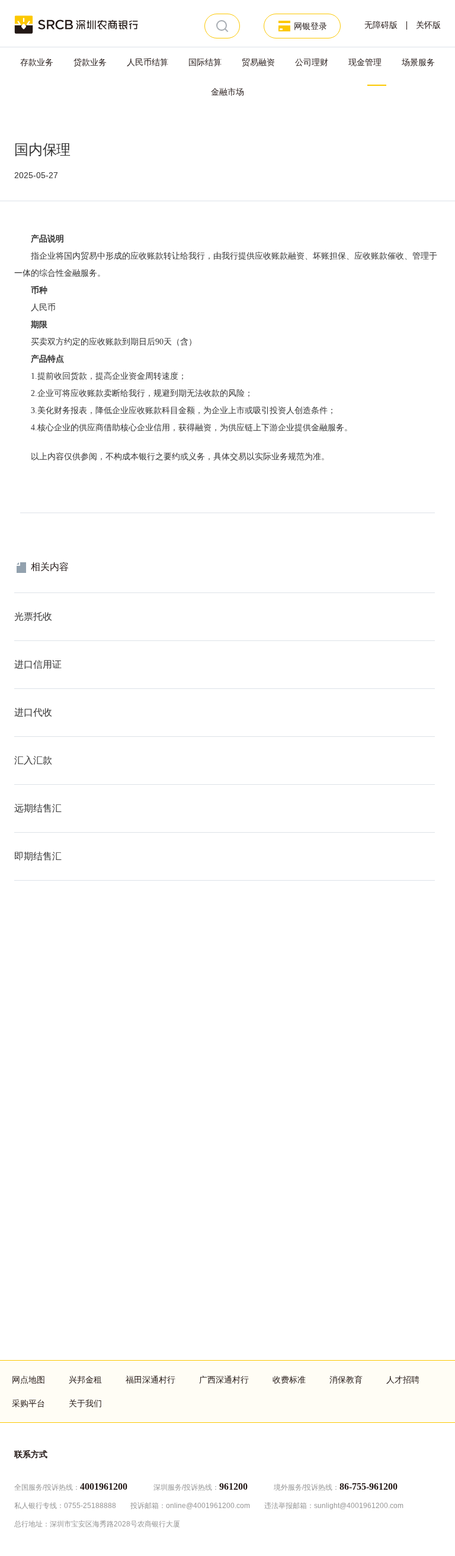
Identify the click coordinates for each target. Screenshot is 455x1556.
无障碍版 (381, 25)
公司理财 (311, 62)
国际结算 (205, 62)
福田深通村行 (150, 1379)
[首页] (76, 23)
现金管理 (365, 62)
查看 (22, 599)
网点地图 (28, 1379)
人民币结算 (147, 62)
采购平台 (28, 1403)
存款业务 (36, 62)
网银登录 (310, 26)
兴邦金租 (85, 1379)
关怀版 (428, 25)
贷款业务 (90, 62)
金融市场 (227, 91)
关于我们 (85, 1403)
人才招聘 (402, 1379)
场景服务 (418, 62)
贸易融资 (258, 62)
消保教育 (346, 1379)
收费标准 (289, 1379)
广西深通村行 (224, 1379)
